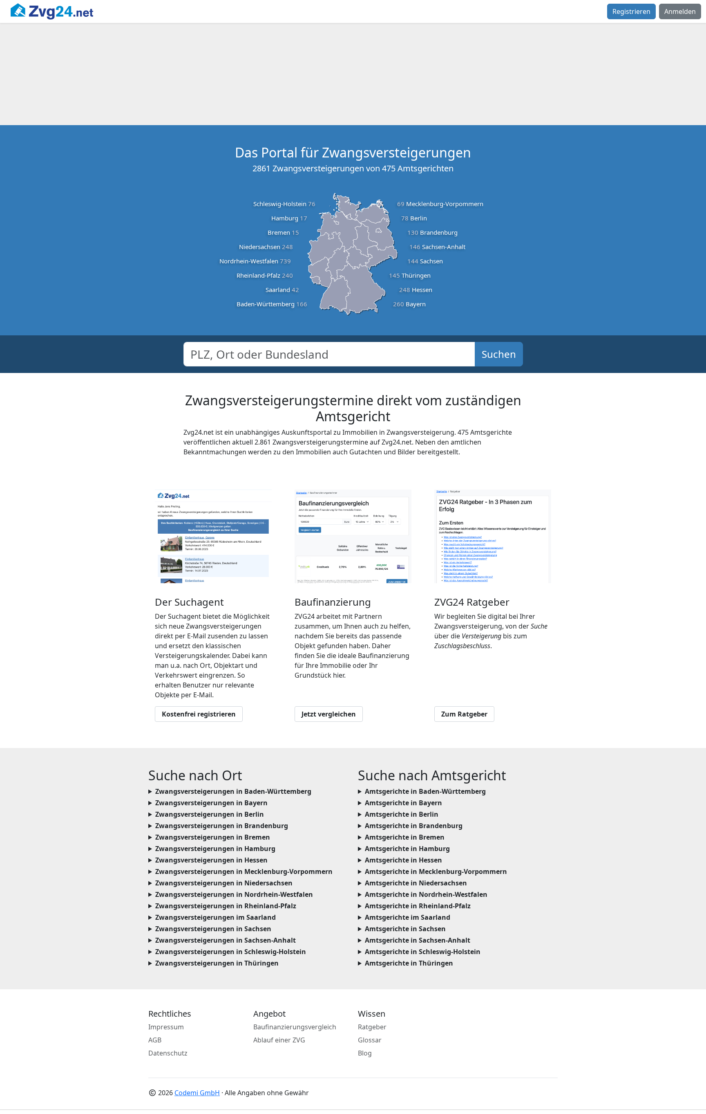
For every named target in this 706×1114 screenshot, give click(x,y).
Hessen (422, 289)
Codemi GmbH (197, 1092)
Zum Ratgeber (464, 714)
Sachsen (431, 261)
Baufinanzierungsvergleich (294, 1026)
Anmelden (680, 11)
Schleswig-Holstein (279, 204)
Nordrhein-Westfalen (248, 261)
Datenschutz (168, 1053)
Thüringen (416, 275)
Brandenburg (439, 232)
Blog (365, 1053)
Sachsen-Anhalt (443, 247)
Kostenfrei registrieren (199, 714)
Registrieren (631, 11)
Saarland (278, 289)
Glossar (370, 1039)
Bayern (416, 304)
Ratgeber (372, 1026)
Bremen (279, 232)
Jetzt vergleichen (329, 714)
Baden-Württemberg (266, 304)
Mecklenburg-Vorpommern (444, 204)
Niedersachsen (259, 247)
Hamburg (284, 218)
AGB (154, 1039)
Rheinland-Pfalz (258, 275)
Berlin (418, 218)
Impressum (166, 1026)
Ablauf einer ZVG (279, 1039)
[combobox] (329, 354)
